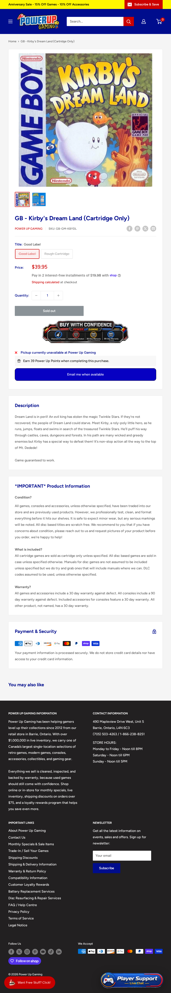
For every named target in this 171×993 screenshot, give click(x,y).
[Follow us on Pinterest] (35, 952)
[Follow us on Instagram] (27, 952)
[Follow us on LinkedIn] (59, 952)
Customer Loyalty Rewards (28, 885)
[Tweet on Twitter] (145, 228)
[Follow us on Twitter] (19, 952)
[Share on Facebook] (129, 228)
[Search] (128, 21)
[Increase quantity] (58, 295)
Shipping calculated (45, 282)
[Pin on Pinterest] (137, 228)
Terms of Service (21, 918)
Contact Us (16, 837)
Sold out (49, 311)
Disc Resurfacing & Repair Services (34, 898)
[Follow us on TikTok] (51, 952)
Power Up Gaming (29, 228)
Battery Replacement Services (31, 891)
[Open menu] (10, 21)
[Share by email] (153, 228)
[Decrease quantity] (36, 295)
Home (12, 41)
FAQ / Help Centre (22, 905)
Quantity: (22, 295)
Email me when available (85, 374)
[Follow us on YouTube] (43, 952)
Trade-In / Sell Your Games (28, 851)
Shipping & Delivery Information (32, 864)
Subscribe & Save (146, 4)
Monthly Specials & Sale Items (31, 844)
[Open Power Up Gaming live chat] (131, 980)
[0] (159, 21)
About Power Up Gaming (27, 831)
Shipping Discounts (23, 858)
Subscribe (106, 868)
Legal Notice (17, 925)
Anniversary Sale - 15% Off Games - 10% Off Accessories (48, 4)
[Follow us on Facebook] (11, 952)
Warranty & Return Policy (27, 871)
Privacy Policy (18, 912)
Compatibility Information (27, 878)
